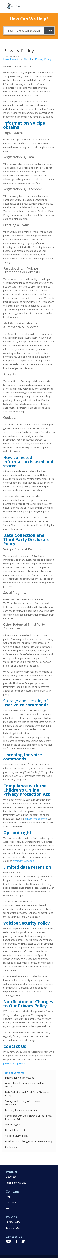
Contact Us (11, 1146)
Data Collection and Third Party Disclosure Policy (27, 1094)
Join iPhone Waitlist (16, 1182)
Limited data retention (16, 1130)
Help (8, 1196)
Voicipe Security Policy (16, 1135)
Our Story (11, 1202)
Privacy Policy (13, 1221)
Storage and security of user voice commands (23, 1103)
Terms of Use (13, 1227)
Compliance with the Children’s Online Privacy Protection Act (28, 1117)
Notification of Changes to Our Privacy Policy (28, 1141)
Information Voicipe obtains (19, 1077)
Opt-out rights (12, 1124)
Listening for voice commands (21, 1110)
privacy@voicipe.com (36, 818)
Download (11, 1176)
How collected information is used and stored (25, 1085)
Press (9, 1208)
